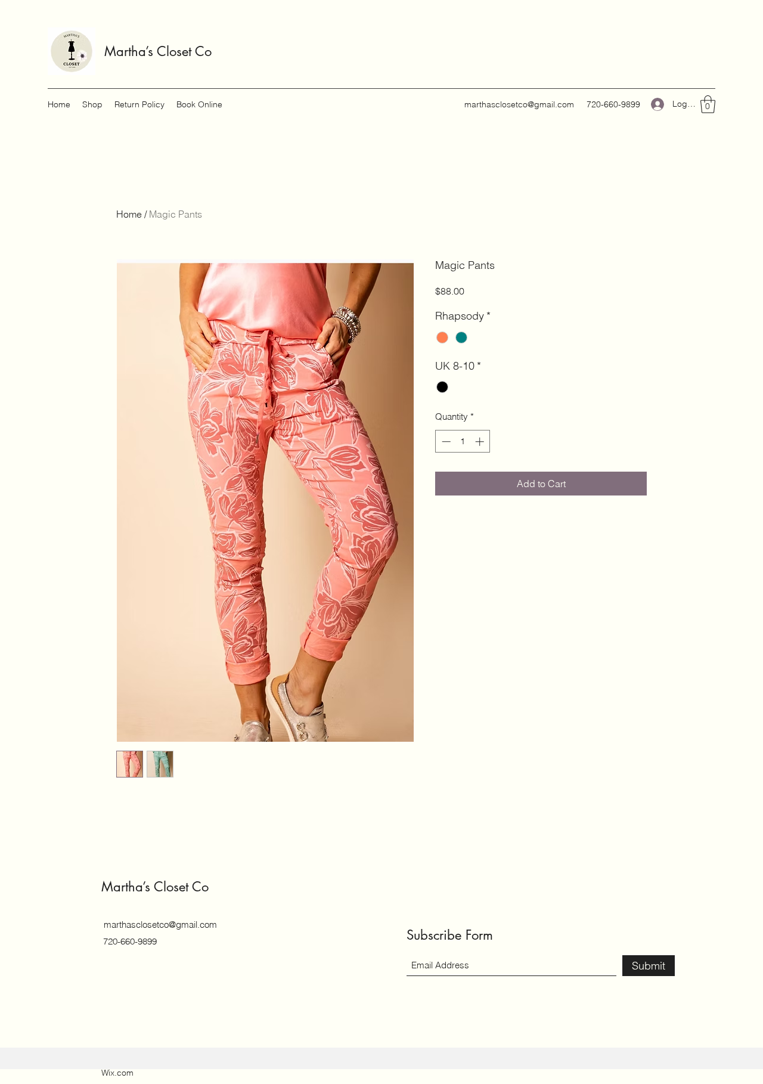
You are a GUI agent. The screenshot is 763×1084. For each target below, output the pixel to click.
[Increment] (481, 441)
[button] (707, 104)
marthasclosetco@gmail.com (519, 104)
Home (129, 214)
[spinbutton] (463, 441)
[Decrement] (445, 441)
